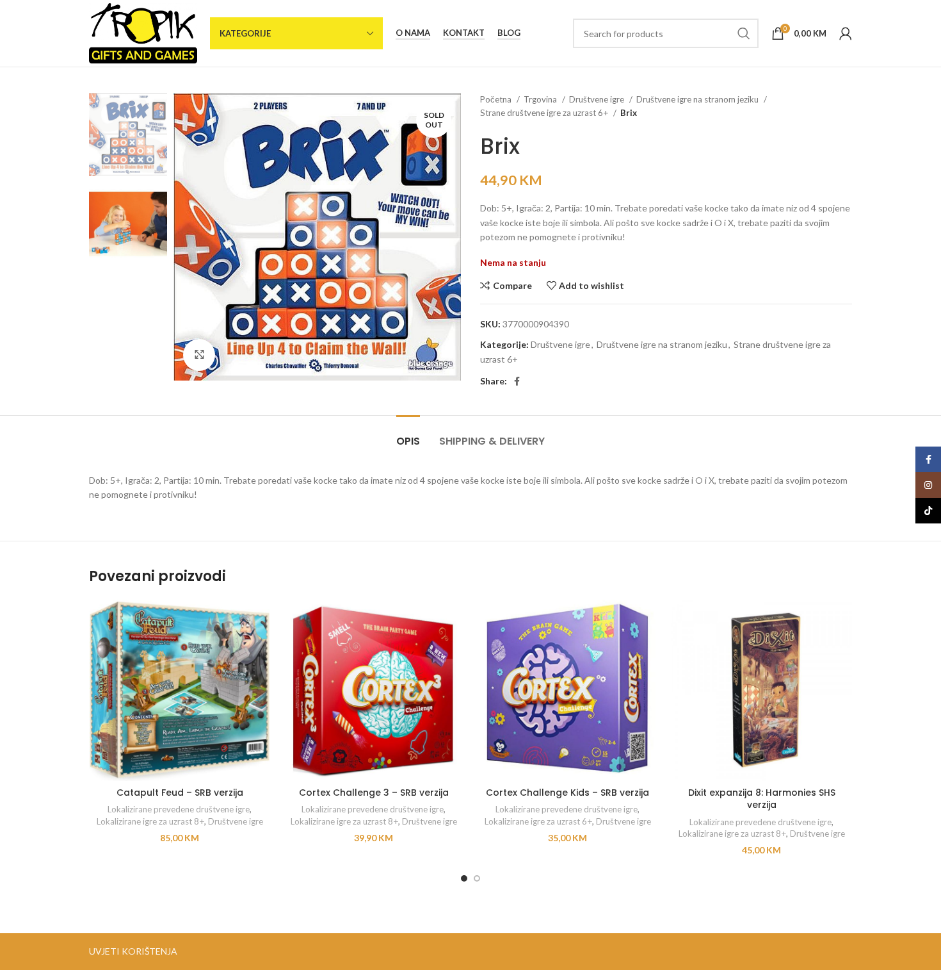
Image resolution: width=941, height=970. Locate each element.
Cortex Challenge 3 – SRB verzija (374, 792)
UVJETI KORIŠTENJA (133, 951)
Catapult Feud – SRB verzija (180, 792)
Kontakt (464, 33)
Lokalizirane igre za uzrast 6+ (538, 821)
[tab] (408, 434)
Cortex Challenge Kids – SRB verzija (567, 792)
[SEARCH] (744, 33)
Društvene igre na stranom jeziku (698, 99)
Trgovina (541, 99)
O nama (413, 33)
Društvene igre (597, 99)
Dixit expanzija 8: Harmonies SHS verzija (761, 799)
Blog (508, 33)
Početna (496, 99)
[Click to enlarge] (199, 355)
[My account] (845, 33)
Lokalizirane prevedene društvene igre (179, 809)
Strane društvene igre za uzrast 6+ (545, 113)
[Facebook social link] (517, 381)
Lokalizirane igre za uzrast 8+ (150, 821)
